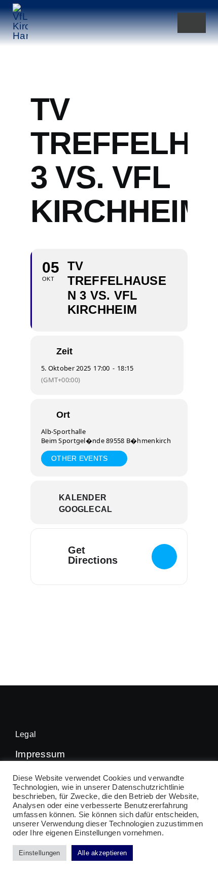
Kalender (82, 497)
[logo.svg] (20, 8)
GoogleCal (86, 509)
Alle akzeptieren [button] (102, 853)
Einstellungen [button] (39, 853)
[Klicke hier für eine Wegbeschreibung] (164, 556)
